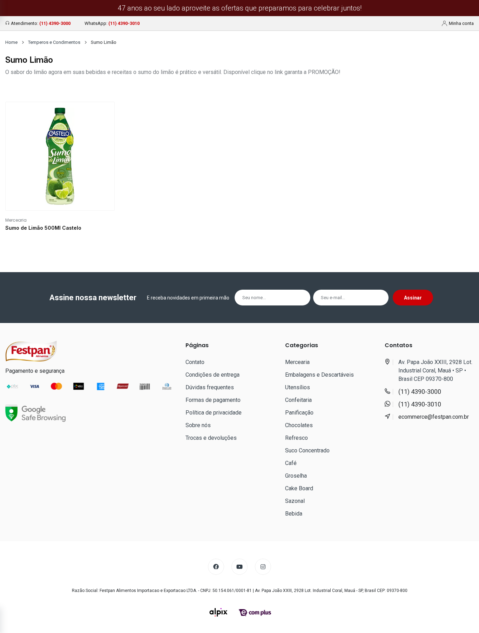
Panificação (299, 412)
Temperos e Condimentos (54, 42)
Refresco (296, 438)
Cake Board (299, 488)
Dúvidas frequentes (209, 387)
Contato (194, 362)
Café (291, 463)
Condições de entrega (212, 374)
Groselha (296, 475)
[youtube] (239, 567)
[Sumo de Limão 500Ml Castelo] (60, 156)
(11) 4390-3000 (54, 23)
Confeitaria (298, 400)
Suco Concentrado (307, 450)
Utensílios (297, 387)
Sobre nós (198, 425)
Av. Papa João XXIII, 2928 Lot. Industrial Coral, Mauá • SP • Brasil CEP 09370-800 (435, 370)
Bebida (293, 513)
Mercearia (297, 362)
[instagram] (263, 567)
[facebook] (216, 567)
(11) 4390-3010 (124, 23)
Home (11, 42)
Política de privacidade (213, 412)
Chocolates (299, 425)
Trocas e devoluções (211, 438)
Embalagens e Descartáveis (319, 374)
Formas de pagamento (213, 400)
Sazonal (295, 501)
